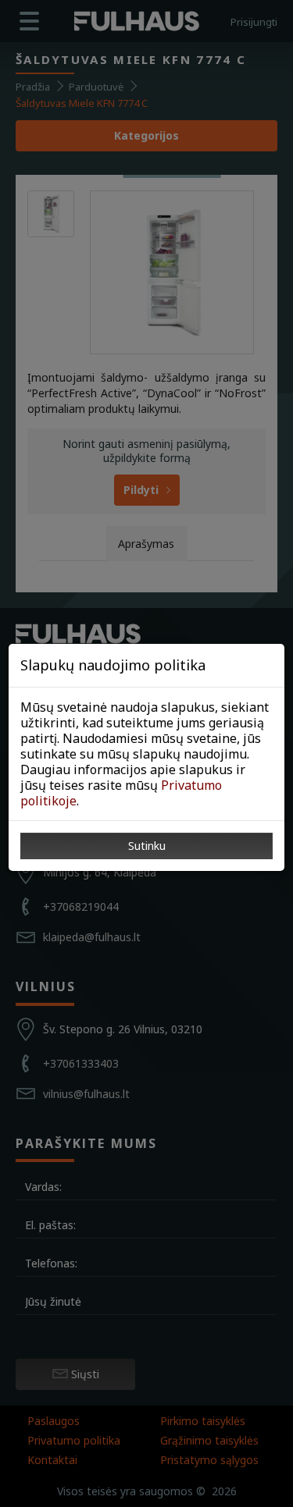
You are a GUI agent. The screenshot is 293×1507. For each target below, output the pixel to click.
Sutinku (147, 845)
